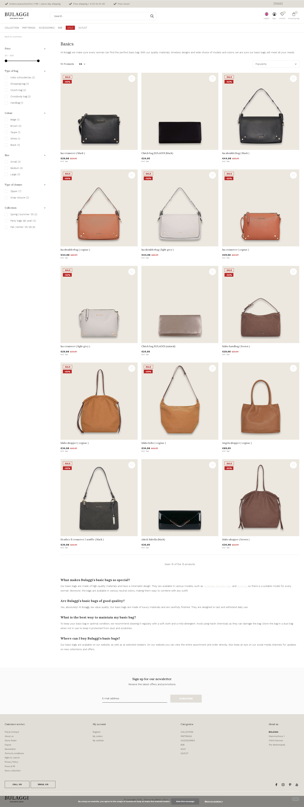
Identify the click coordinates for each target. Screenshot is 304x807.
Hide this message (185, 801)
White (15, 138)
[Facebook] (276, 784)
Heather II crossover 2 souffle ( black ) (82, 539)
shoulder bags (223, 586)
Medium (16, 168)
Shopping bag (19, 83)
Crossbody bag (20, 96)
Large (15, 174)
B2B (60, 27)
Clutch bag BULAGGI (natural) (158, 346)
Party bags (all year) (23, 220)
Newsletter (10, 749)
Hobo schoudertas (22, 77)
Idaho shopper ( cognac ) (74, 442)
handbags (209, 586)
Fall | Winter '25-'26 (22, 227)
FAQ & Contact (12, 732)
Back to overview (13, 36)
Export (8, 745)
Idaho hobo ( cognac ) (153, 442)
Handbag (16, 102)
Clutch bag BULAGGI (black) (157, 153)
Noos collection (13, 770)
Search (152, 16)
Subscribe (186, 698)
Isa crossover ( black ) (72, 153)
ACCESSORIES (47, 27)
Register (97, 732)
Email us (43, 784)
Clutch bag (18, 90)
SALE (70, 27)
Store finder (11, 740)
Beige (14, 119)
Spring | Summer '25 (23, 214)
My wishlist (98, 740)
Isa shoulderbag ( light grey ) (157, 249)
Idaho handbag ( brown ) (236, 346)
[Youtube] (297, 784)
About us (9, 736)
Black (15, 145)
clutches (242, 586)
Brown (15, 126)
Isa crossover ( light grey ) (75, 346)
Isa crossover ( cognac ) (235, 249)
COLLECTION (12, 27)
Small (15, 161)
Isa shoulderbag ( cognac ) (75, 249)
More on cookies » (214, 801)
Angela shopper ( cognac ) (237, 442)
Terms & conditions (14, 753)
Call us (17, 784)
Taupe (15, 132)
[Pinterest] (290, 784)
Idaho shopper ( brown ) (235, 539)
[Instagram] (283, 784)
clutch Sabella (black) (153, 539)
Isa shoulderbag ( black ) (235, 153)
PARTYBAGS (28, 27)
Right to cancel (12, 757)
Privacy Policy (11, 762)
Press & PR (10, 766)
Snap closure (19, 197)
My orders (98, 736)
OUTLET (82, 27)
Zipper (15, 191)
